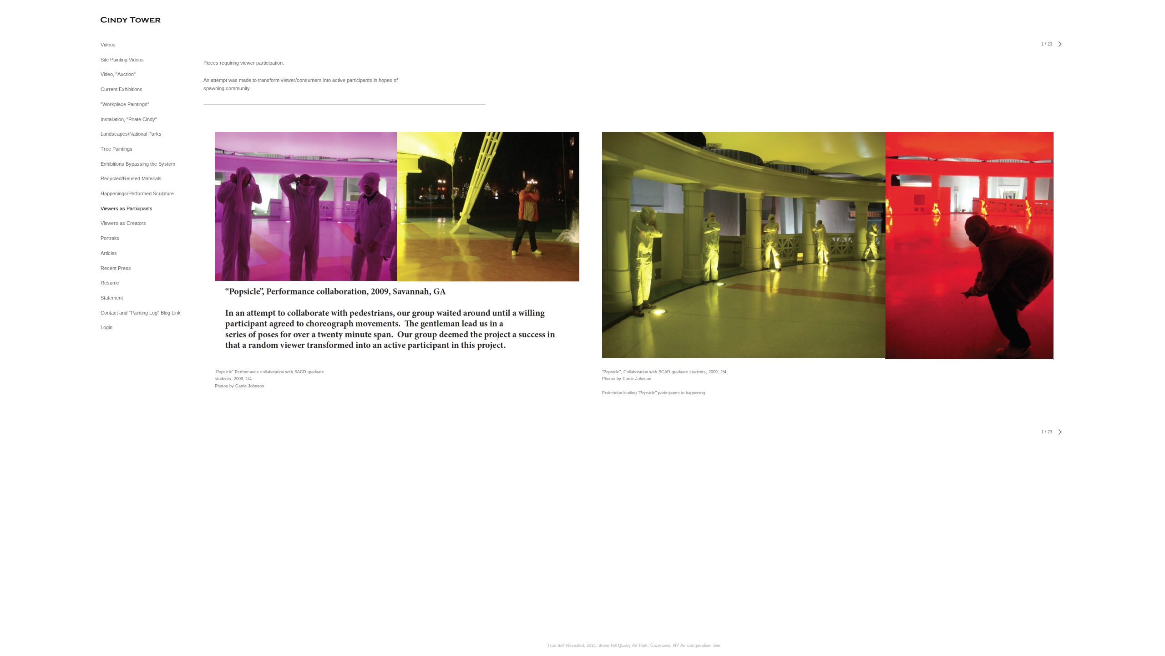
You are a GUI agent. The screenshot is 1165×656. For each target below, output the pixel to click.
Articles (109, 253)
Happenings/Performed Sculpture (137, 193)
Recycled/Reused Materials (131, 178)
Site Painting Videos (122, 59)
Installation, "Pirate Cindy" (129, 119)
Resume (110, 282)
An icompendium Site (700, 645)
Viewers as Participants (126, 208)
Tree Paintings (116, 149)
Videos (108, 44)
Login (106, 327)
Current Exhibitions (121, 89)
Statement (112, 297)
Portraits (110, 238)
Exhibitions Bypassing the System (138, 164)
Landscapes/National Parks (131, 134)
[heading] (123, 20)
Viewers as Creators (123, 223)
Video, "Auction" (118, 74)
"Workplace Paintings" (125, 104)
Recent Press (116, 268)
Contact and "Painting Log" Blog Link (141, 312)
